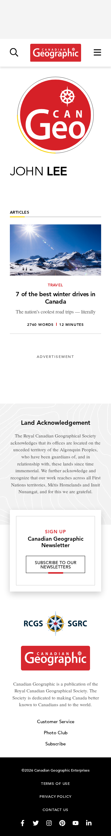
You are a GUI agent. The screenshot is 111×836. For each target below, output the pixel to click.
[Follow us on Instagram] (49, 823)
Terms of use (55, 783)
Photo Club (56, 733)
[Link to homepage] (55, 53)
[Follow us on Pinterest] (62, 823)
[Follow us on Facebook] (22, 823)
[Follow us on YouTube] (75, 823)
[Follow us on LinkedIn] (89, 823)
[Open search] (14, 53)
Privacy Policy (55, 796)
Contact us (55, 809)
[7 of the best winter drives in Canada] (55, 279)
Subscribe (55, 744)
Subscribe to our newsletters (55, 565)
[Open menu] (97, 53)
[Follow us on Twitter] (36, 823)
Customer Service (55, 721)
